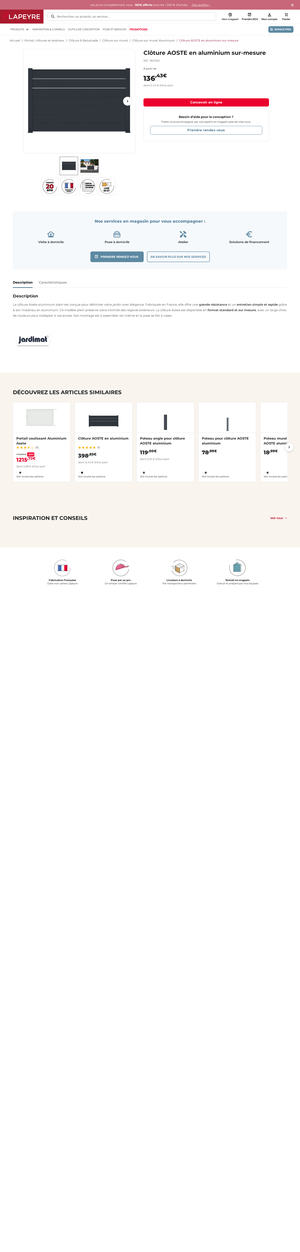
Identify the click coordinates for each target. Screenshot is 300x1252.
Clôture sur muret (115, 40)
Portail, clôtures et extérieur (44, 40)
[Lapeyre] (21, 17)
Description (23, 282)
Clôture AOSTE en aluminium (103, 438)
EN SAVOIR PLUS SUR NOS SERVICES (178, 257)
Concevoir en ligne (206, 102)
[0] (286, 15)
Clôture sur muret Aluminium (153, 40)
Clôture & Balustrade (83, 40)
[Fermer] (292, 5)
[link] (138, 29)
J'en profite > (201, 5)
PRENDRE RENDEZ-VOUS (119, 257)
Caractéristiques (53, 282)
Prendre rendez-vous (206, 130)
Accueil (15, 40)
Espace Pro (282, 29)
